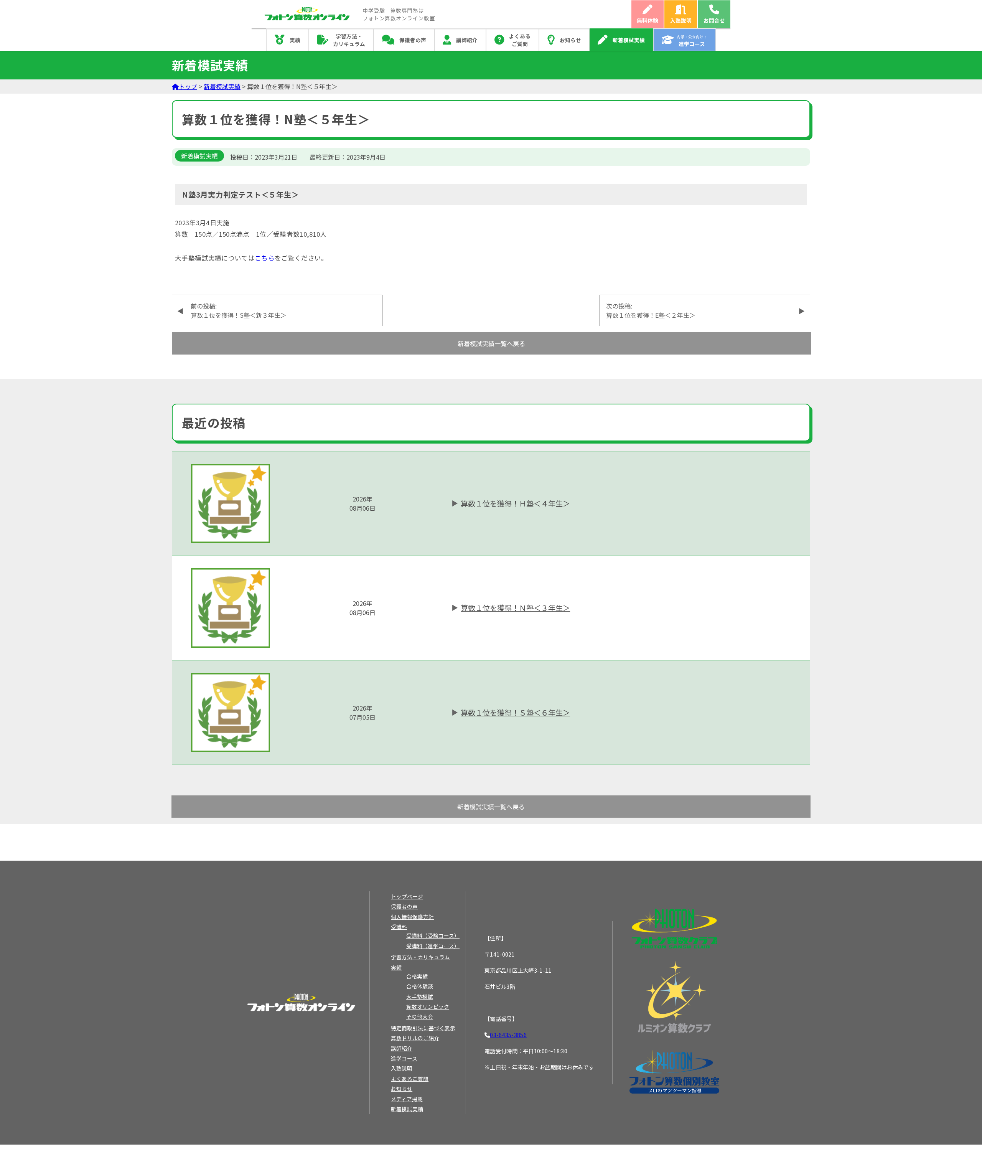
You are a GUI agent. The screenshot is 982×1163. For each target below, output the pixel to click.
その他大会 (419, 1016)
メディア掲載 (407, 1099)
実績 (295, 40)
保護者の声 (412, 40)
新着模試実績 (629, 40)
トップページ (407, 896)
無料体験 (647, 20)
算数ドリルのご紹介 (415, 1038)
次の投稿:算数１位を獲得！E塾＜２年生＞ (650, 310)
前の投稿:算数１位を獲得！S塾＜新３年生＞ (239, 310)
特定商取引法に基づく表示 (423, 1028)
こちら (265, 257)
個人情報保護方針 (412, 917)
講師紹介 (467, 40)
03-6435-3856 (508, 1035)
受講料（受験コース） (433, 935)
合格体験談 (419, 986)
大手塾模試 (419, 996)
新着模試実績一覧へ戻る (491, 343)
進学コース (404, 1058)
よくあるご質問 (520, 40)
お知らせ (570, 40)
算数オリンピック (427, 1006)
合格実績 (417, 976)
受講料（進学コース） (433, 946)
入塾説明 (681, 20)
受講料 (399, 926)
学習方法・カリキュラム (349, 40)
